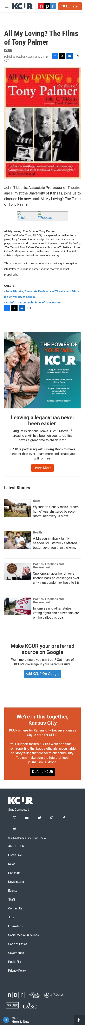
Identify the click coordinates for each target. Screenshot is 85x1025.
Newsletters (16, 881)
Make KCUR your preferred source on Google (42, 649)
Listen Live (15, 855)
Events (12, 890)
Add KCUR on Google (42, 673)
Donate (72, 6)
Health (37, 532)
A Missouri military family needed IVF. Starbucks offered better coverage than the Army (55, 543)
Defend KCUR (42, 771)
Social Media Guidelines (23, 935)
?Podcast (45, 217)
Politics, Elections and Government (48, 565)
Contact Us (15, 908)
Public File (14, 961)
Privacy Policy (17, 970)
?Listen (24, 217)
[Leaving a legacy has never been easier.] (42, 370)
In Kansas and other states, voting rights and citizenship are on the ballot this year (56, 612)
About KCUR (16, 846)
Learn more (42, 467)
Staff (11, 899)
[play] (6, 1020)
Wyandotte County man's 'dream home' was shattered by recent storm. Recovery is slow (56, 511)
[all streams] (79, 1020)
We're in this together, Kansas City (42, 720)
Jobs (11, 917)
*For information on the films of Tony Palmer (33, 302)
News (36, 500)
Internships (15, 926)
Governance (16, 953)
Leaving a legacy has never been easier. (42, 420)
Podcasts (14, 873)
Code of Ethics (17, 944)
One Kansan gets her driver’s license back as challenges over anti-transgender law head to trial (56, 578)
